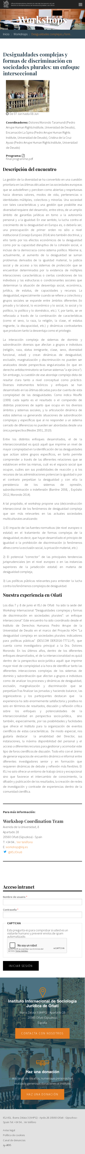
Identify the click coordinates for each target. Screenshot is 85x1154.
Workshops (20, 34)
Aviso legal (9, 1130)
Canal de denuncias (14, 1140)
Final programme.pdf (19, 159)
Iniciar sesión (21, 966)
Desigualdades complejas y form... (51, 34)
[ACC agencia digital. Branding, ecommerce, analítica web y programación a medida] (7, 1145)
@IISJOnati (15, 852)
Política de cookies (14, 1135)
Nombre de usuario (15, 897)
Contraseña (10, 909)
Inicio (6, 34)
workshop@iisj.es (17, 847)
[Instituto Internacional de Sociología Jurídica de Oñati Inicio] (27, 3)
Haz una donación (42, 1094)
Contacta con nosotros (42, 1033)
